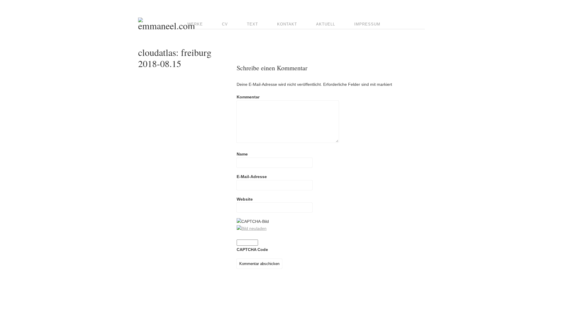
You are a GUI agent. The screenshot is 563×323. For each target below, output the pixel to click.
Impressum (367, 24)
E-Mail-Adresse (252, 176)
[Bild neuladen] (252, 228)
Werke (195, 24)
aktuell (325, 24)
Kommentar (248, 97)
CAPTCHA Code (252, 249)
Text (252, 24)
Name (242, 154)
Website (245, 199)
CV (225, 24)
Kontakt (287, 24)
